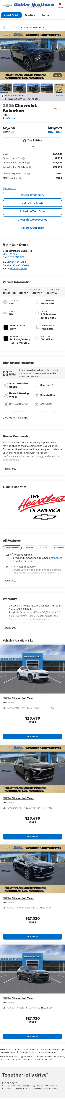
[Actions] (59, 110)
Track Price (34, 140)
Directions (30, 15)
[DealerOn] (10, 1083)
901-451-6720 (18, 262)
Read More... (10, 469)
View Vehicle (32, 737)
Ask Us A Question (32, 228)
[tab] (12, 547)
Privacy (40, 1086)
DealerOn (23, 1086)
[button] (11, 15)
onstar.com (55, 558)
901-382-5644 (20, 265)
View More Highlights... (16, 418)
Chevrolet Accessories (32, 219)
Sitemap (31, 1086)
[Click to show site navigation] (60, 15)
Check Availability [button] (32, 195)
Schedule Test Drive (32, 211)
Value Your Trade (32, 203)
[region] (32, 166)
